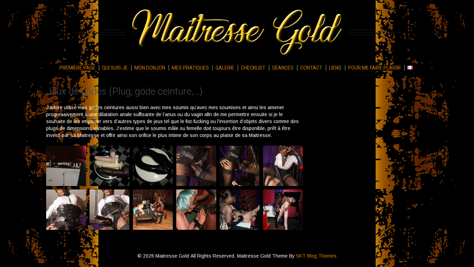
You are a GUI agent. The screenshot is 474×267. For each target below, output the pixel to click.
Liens (335, 68)
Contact (311, 68)
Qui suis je (115, 68)
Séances (283, 68)
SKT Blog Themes (316, 256)
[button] (66, 166)
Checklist (253, 68)
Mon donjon (149, 68)
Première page (77, 68)
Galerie (224, 68)
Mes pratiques (190, 68)
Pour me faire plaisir (374, 68)
